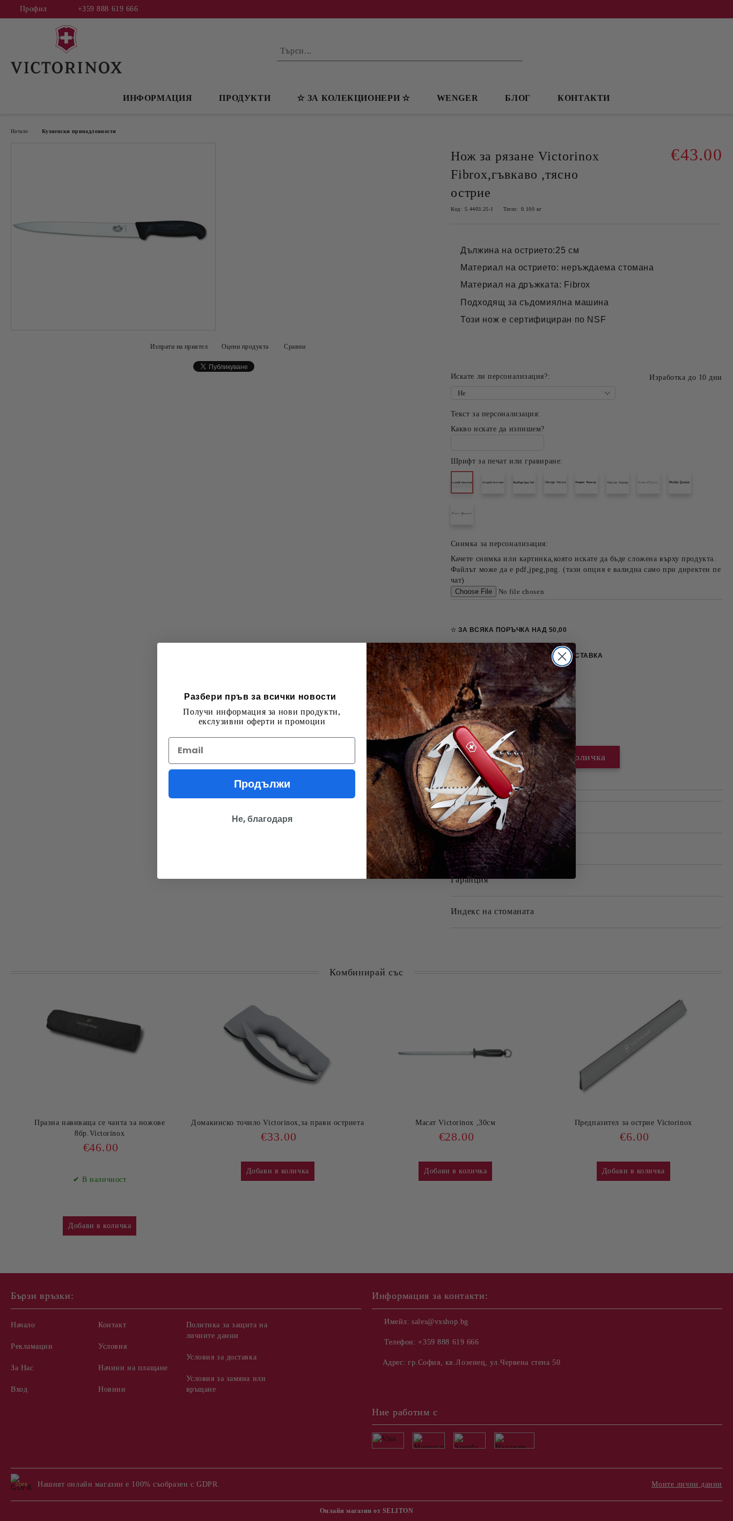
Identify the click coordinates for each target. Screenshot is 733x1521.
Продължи (262, 783)
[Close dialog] (562, 656)
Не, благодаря (262, 819)
